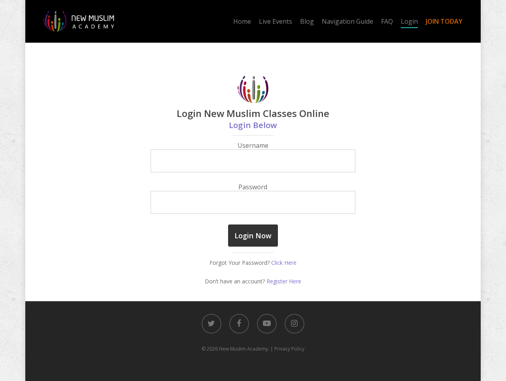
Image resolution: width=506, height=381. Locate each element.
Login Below (253, 124)
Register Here (283, 281)
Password (252, 187)
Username (253, 145)
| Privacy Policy (287, 348)
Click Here (283, 262)
